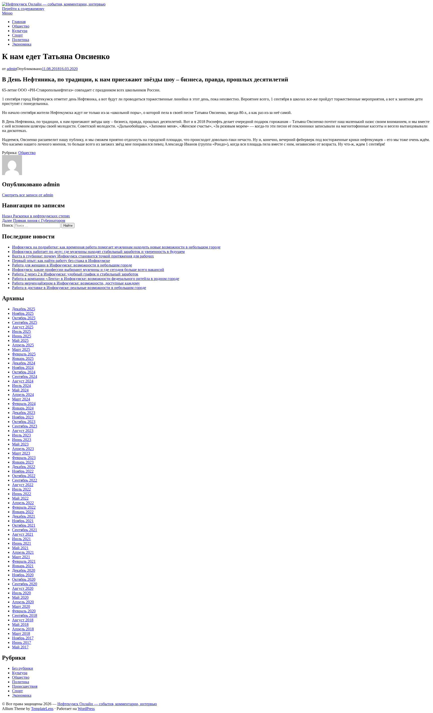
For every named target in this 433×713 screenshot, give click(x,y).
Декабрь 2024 (23, 363)
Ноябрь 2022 (23, 471)
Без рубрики (22, 668)
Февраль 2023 (24, 458)
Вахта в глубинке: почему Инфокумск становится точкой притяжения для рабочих (83, 256)
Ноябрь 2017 (23, 638)
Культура (19, 31)
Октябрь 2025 (23, 318)
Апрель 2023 (23, 449)
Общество (20, 26)
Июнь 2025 (21, 336)
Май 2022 (20, 498)
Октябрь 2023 (23, 421)
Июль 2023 (21, 435)
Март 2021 (21, 557)
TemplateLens (42, 708)
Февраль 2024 (24, 403)
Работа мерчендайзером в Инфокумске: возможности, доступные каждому (76, 283)
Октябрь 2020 (23, 579)
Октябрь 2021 (23, 525)
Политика (20, 40)
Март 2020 (21, 606)
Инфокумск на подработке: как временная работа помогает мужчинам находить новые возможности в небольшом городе (116, 247)
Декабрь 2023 (23, 412)
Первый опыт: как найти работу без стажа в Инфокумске (61, 260)
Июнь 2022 (21, 494)
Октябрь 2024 (23, 372)
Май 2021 (20, 548)
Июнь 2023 (21, 440)
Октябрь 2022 (23, 476)
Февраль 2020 (24, 611)
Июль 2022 (21, 489)
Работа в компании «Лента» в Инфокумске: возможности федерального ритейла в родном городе (95, 278)
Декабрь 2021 (23, 516)
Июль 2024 (21, 385)
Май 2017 (20, 647)
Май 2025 (20, 340)
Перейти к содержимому (23, 9)
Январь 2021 (23, 566)
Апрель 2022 (23, 503)
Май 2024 (20, 390)
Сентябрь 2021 (24, 530)
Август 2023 (22, 431)
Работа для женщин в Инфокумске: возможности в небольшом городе (72, 265)
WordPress (86, 708)
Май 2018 (20, 624)
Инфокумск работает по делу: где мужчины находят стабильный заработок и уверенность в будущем (98, 251)
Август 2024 (22, 381)
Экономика (21, 44)
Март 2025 (21, 349)
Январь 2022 (23, 512)
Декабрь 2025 (23, 309)
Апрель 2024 (23, 394)
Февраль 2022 (24, 507)
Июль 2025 (21, 331)
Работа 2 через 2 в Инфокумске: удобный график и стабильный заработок (75, 274)
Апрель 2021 (23, 552)
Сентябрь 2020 (24, 584)
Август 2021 (22, 534)
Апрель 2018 (23, 629)
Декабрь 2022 (23, 467)
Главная (19, 22)
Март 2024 (21, 399)
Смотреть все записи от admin (27, 195)
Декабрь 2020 (23, 570)
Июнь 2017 (21, 642)
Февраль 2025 (24, 354)
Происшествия (24, 686)
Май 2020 (20, 597)
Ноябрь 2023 (23, 417)
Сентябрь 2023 (24, 426)
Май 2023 (20, 444)
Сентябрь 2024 (24, 376)
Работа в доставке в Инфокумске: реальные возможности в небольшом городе (79, 288)
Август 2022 (22, 485)
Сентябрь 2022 (24, 480)
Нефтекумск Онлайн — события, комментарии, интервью (107, 704)
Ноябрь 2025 (23, 313)
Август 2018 (22, 620)
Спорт (17, 35)
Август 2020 (22, 588)
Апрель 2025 (23, 345)
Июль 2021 (21, 539)
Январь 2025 (23, 358)
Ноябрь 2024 (23, 367)
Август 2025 (22, 327)
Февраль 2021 (24, 561)
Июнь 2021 (21, 543)
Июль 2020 (21, 593)
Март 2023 (21, 453)
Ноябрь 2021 (23, 521)
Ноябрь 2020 (23, 575)
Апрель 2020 (23, 602)
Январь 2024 (23, 408)
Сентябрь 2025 (24, 322)
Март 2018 (21, 633)
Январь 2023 (23, 462)
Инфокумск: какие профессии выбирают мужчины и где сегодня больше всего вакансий (88, 269)
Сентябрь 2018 (24, 615)
